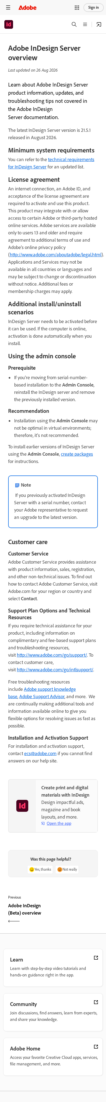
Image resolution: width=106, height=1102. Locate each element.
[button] (77, 7)
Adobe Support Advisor (41, 696)
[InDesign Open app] (99, 24)
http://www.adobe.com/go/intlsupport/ (55, 670)
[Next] (76, 914)
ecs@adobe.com (40, 753)
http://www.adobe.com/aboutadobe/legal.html (55, 255)
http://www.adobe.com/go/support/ (52, 655)
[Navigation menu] (8, 7)
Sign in (93, 7)
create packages (77, 454)
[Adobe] (27, 7)
